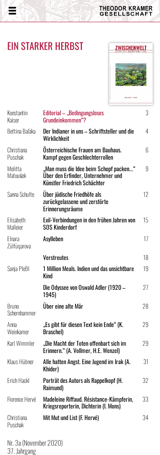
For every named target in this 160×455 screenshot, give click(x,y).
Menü (12, 11)
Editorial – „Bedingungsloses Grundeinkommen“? (73, 116)
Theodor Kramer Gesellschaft (123, 11)
